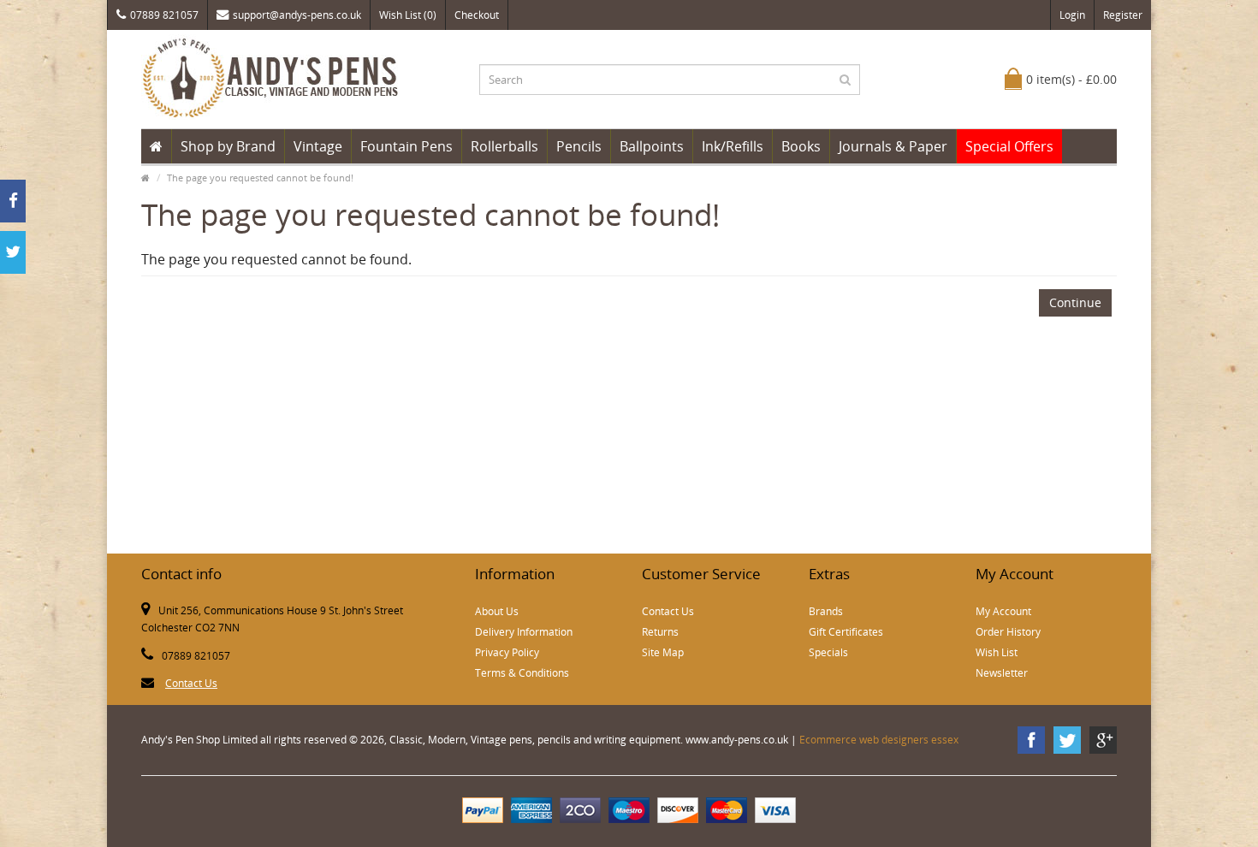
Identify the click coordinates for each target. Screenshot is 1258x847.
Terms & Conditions (522, 673)
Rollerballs (504, 146)
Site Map (663, 652)
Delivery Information (524, 632)
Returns (660, 632)
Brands (826, 611)
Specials (828, 652)
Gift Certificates (846, 632)
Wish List (997, 652)
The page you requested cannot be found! (260, 177)
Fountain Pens (406, 146)
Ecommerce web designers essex (878, 739)
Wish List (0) (407, 15)
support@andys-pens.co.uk (297, 15)
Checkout (476, 15)
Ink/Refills (732, 146)
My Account (1003, 611)
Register (1122, 15)
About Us (497, 611)
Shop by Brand (228, 146)
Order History (1008, 632)
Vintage (318, 146)
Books (801, 146)
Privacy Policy (507, 652)
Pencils (579, 146)
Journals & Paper (893, 146)
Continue (1075, 302)
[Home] (156, 146)
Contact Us (191, 683)
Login (1072, 15)
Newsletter (1002, 673)
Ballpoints (652, 146)
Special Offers (1009, 146)
